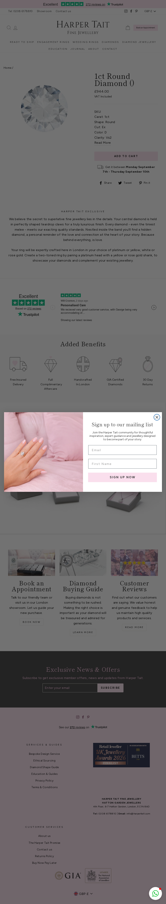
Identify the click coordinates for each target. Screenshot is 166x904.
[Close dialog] (157, 417)
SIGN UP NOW (122, 477)
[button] (155, 893)
